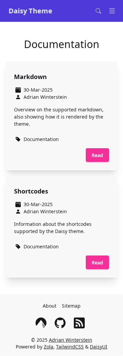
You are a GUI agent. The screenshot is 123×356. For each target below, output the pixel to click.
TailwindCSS (70, 346)
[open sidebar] (113, 11)
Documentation (41, 139)
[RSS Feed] (80, 323)
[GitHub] (61, 323)
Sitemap (71, 306)
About (49, 306)
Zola (48, 346)
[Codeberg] (42, 323)
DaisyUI (98, 346)
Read (97, 155)
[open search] (100, 11)
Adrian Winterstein (70, 340)
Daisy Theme (30, 10)
